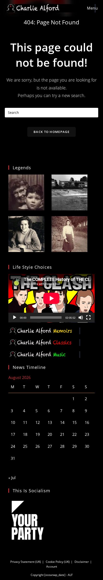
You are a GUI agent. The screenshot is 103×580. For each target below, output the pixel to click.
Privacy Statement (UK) (25, 562)
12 (37, 422)
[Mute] (80, 317)
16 (87, 422)
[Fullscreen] (88, 317)
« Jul (12, 477)
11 (25, 422)
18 (25, 434)
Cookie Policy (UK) (58, 562)
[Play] (14, 317)
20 (50, 434)
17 (13, 434)
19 (37, 434)
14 (62, 422)
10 (13, 422)
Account (51, 566)
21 (62, 434)
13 (50, 422)
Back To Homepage (51, 132)
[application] (51, 298)
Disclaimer (81, 562)
